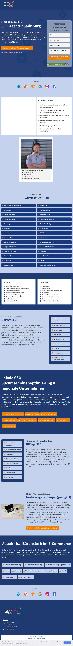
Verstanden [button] (67, 642)
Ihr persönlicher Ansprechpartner (17, 48)
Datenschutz (41, 639)
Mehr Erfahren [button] (23, 643)
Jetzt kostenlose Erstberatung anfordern (59, 57)
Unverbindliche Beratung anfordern (42, 528)
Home (3, 52)
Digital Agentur (10, 52)
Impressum (31, 639)
